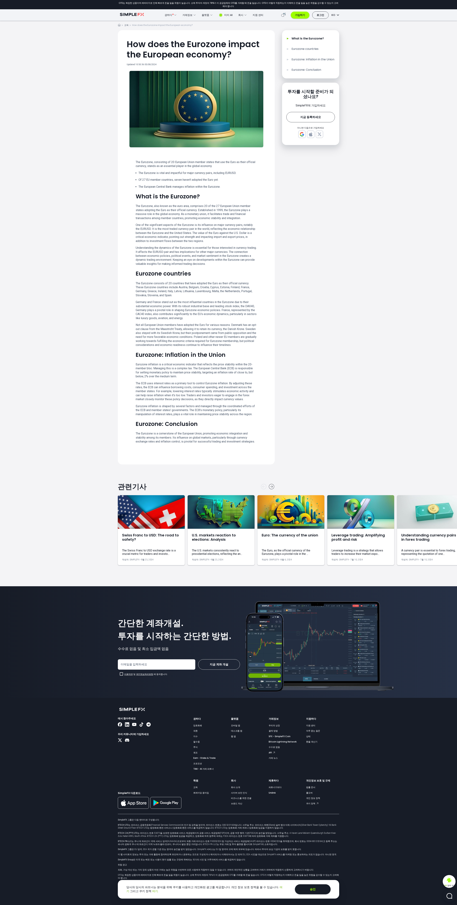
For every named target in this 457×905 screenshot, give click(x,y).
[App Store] (133, 808)
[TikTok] (141, 724)
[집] (119, 25)
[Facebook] (120, 724)
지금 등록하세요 (310, 117)
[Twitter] (120, 740)
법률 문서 (310, 787)
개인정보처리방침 (144, 674)
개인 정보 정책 (313, 798)
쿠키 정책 (311, 803)
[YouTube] (134, 724)
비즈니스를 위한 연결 (241, 798)
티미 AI (228, 15)
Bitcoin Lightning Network (283, 741)
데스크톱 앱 (236, 730)
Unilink (272, 792)
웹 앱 (233, 736)
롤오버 (309, 792)
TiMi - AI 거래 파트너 (203, 768)
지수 (195, 736)
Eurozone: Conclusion (306, 70)
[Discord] (127, 740)
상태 (308, 736)
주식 (195, 747)
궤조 (195, 752)
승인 (313, 889)
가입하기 (300, 15)
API (270, 752)
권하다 (197, 719)
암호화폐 (197, 725)
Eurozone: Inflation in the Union (313, 59)
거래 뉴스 (273, 757)
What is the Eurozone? (308, 39)
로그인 (320, 15)
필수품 (196, 741)
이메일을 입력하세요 (134, 664)
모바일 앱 (235, 725)
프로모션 (197, 763)
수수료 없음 (274, 747)
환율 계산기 (311, 741)
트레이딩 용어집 (201, 792)
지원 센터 (258, 15)
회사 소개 (235, 787)
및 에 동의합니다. (146, 674)
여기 (155, 891)
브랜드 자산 (236, 803)
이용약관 (128, 674)
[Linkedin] (127, 724)
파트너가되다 (275, 787)
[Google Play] (165, 807)
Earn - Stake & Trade (204, 757)
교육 (126, 25)
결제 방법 (273, 730)
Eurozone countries (305, 49)
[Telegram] (148, 724)
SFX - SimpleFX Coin (279, 736)
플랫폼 (234, 719)
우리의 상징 (274, 725)
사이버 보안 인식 (239, 792)
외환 (195, 730)
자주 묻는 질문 (313, 730)
